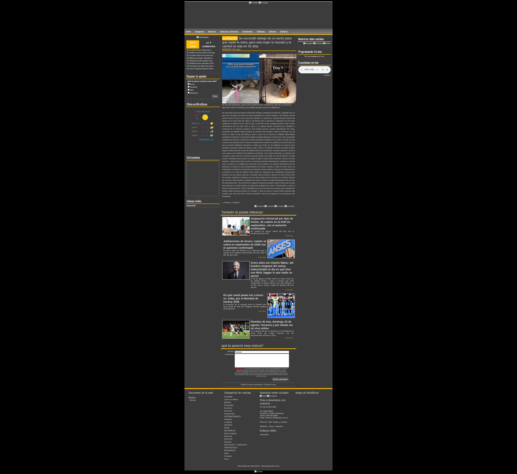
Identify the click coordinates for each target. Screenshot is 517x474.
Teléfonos (261, 31)
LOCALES (228, 425)
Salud (226, 453)
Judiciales (228, 419)
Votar (215, 96)
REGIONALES (230, 450)
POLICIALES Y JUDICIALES (235, 445)
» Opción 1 (327, 75)
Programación (305, 51)
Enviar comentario (280, 379)
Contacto (284, 31)
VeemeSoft (191, 206)
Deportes (227, 402)
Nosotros (212, 31)
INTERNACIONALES (232, 416)
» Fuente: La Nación (231, 202)
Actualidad (228, 397)
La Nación (228, 422)
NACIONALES (229, 431)
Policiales (228, 442)
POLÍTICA (228, 439)
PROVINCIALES (230, 448)
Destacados (228, 405)
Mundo (226, 428)
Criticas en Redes (231, 400)
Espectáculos (229, 414)
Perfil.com (228, 436)
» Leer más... (289, 236)
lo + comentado (208, 44)
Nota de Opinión (230, 433)
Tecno (226, 459)
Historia (193, 400)
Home (188, 31)
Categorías (199, 31)
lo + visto (193, 44)
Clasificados (247, 31)
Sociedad (227, 456)
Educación (228, 411)
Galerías (272, 31)
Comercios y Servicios (229, 31)
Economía (228, 408)
